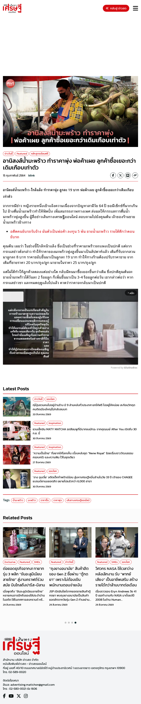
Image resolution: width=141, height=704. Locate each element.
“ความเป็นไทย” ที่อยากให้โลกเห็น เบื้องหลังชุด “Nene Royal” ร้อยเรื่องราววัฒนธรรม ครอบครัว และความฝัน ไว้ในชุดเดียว (83, 455)
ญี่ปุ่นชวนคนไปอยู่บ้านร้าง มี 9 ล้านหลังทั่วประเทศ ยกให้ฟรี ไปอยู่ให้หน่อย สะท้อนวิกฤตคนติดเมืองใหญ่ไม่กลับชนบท (84, 407)
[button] (65, 623)
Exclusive (10, 562)
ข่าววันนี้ (9, 154)
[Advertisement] (72, 45)
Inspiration (55, 423)
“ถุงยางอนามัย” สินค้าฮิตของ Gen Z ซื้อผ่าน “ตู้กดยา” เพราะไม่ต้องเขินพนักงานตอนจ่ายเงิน (69, 576)
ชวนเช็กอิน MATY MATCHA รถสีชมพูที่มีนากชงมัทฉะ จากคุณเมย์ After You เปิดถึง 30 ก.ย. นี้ (85, 431)
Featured (22, 154)
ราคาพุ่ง (57, 500)
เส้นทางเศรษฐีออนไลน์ (78, 500)
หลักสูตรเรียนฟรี (39, 154)
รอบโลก (50, 399)
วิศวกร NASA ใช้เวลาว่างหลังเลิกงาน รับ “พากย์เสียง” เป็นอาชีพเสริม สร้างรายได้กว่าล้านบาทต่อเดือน (116, 576)
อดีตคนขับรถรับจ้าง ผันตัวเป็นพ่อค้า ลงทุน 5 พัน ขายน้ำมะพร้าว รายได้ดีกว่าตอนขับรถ (72, 233)
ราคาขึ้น (45, 500)
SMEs (37, 562)
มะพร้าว (32, 500)
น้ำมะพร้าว (18, 500)
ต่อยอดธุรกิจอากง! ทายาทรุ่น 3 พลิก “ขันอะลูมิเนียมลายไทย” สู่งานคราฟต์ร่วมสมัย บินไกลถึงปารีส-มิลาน (24, 576)
